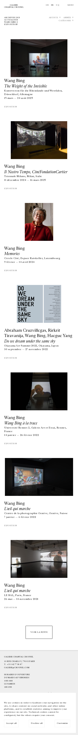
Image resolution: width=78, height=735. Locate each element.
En (47, 5)
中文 (57, 5)
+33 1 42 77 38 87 (14, 664)
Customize (62, 723)
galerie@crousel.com (17, 667)
